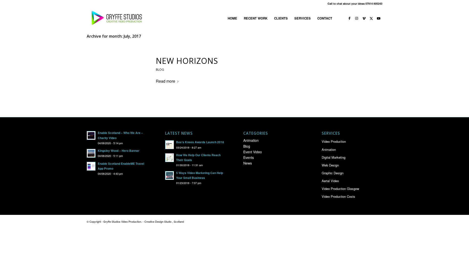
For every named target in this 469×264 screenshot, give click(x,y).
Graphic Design (332, 173)
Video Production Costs (338, 196)
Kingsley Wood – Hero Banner (118, 151)
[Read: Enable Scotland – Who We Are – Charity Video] (91, 135)
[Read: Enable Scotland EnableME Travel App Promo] (91, 166)
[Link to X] (371, 18)
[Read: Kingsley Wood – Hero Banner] (91, 153)
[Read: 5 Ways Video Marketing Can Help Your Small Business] (169, 175)
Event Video (252, 151)
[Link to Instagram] (356, 18)
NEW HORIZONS (187, 60)
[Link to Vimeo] (364, 18)
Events (248, 157)
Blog (160, 69)
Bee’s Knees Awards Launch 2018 (200, 142)
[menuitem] (232, 18)
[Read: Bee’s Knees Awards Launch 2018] (169, 144)
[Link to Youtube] (378, 18)
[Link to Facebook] (349, 18)
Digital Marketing (333, 157)
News (247, 163)
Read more (165, 81)
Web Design (330, 165)
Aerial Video (330, 180)
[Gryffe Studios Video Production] (116, 18)
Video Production (334, 141)
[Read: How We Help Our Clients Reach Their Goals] (169, 157)
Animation (251, 140)
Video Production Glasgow (340, 188)
